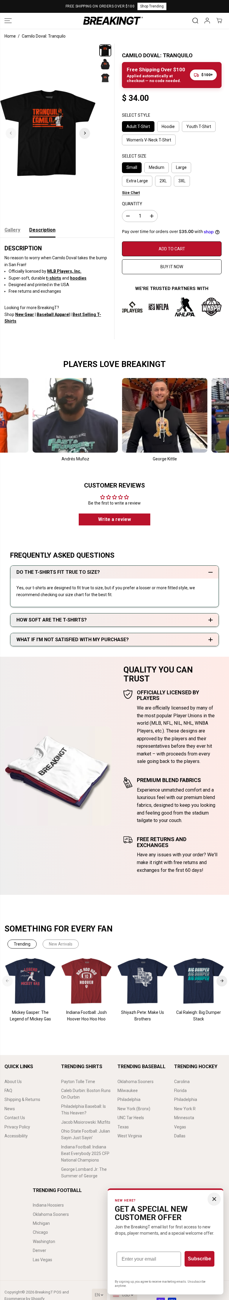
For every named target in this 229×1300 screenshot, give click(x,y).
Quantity (132, 203)
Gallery (12, 230)
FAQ (8, 1090)
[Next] (85, 133)
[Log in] (207, 20)
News (9, 1108)
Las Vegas (42, 1259)
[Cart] (219, 20)
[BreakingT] (113, 20)
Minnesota (184, 1117)
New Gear (24, 314)
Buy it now (171, 266)
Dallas (179, 1136)
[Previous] (11, 133)
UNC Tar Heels (130, 1117)
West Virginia (129, 1136)
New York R (185, 1108)
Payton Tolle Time (78, 1081)
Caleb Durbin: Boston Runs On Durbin (86, 1093)
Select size (134, 156)
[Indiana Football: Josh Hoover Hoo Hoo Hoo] (86, 981)
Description (42, 230)
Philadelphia (128, 1099)
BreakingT (44, 1292)
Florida (180, 1090)
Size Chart (131, 193)
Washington (44, 1241)
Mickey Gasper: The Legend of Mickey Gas (30, 1015)
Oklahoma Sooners (135, 1081)
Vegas (180, 1127)
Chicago (40, 1232)
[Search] (195, 20)
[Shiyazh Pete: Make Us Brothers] (142, 981)
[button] (8, 21)
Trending (22, 944)
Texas (123, 1127)
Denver (39, 1250)
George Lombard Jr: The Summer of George (84, 1172)
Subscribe (199, 1258)
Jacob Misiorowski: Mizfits (85, 1122)
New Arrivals (60, 944)
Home (10, 36)
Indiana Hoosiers (48, 1205)
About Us (13, 1081)
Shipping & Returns (22, 1099)
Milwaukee (127, 1090)
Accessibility (16, 1136)
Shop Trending (152, 6)
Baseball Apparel (53, 314)
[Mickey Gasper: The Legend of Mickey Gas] (30, 981)
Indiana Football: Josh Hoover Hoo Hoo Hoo (86, 1015)
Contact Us (14, 1117)
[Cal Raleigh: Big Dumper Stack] (199, 981)
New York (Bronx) (133, 1108)
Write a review (114, 519)
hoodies (78, 278)
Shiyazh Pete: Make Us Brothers (142, 1015)
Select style (136, 115)
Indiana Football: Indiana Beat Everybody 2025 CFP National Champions (85, 1154)
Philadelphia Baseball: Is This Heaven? (83, 1109)
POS (57, 1292)
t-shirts (53, 278)
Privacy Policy (17, 1127)
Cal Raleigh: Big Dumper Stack (198, 1015)
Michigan (41, 1223)
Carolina (182, 1081)
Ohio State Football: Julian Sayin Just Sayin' (85, 1134)
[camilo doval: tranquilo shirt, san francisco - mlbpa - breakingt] (48, 133)
